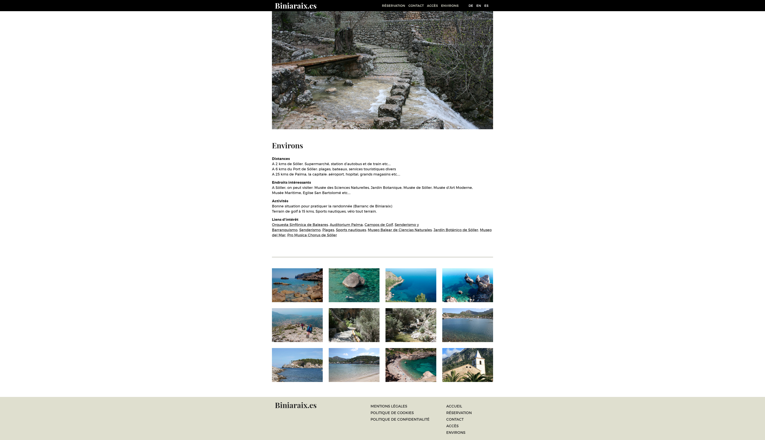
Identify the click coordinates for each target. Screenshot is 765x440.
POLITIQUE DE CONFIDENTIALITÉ (400, 419)
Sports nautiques (351, 230)
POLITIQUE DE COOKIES (392, 413)
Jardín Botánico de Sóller (456, 230)
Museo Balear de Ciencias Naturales (400, 230)
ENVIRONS (450, 6)
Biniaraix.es (296, 5)
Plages (328, 230)
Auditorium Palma (346, 225)
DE (471, 6)
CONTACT (416, 6)
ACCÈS (432, 6)
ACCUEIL (454, 406)
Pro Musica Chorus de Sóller (312, 235)
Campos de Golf (379, 225)
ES (486, 6)
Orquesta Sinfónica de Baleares (300, 225)
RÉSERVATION (393, 6)
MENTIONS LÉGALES (389, 406)
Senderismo (310, 230)
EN (478, 6)
